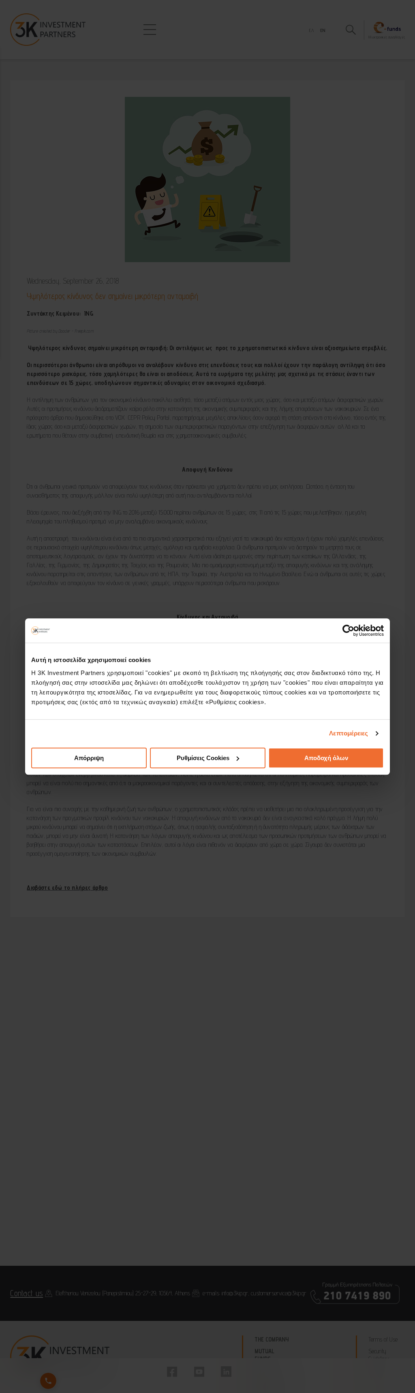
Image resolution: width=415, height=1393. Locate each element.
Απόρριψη (89, 757)
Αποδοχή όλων (326, 757)
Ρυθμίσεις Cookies (203, 757)
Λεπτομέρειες (348, 733)
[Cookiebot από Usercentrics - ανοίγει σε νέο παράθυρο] (348, 630)
